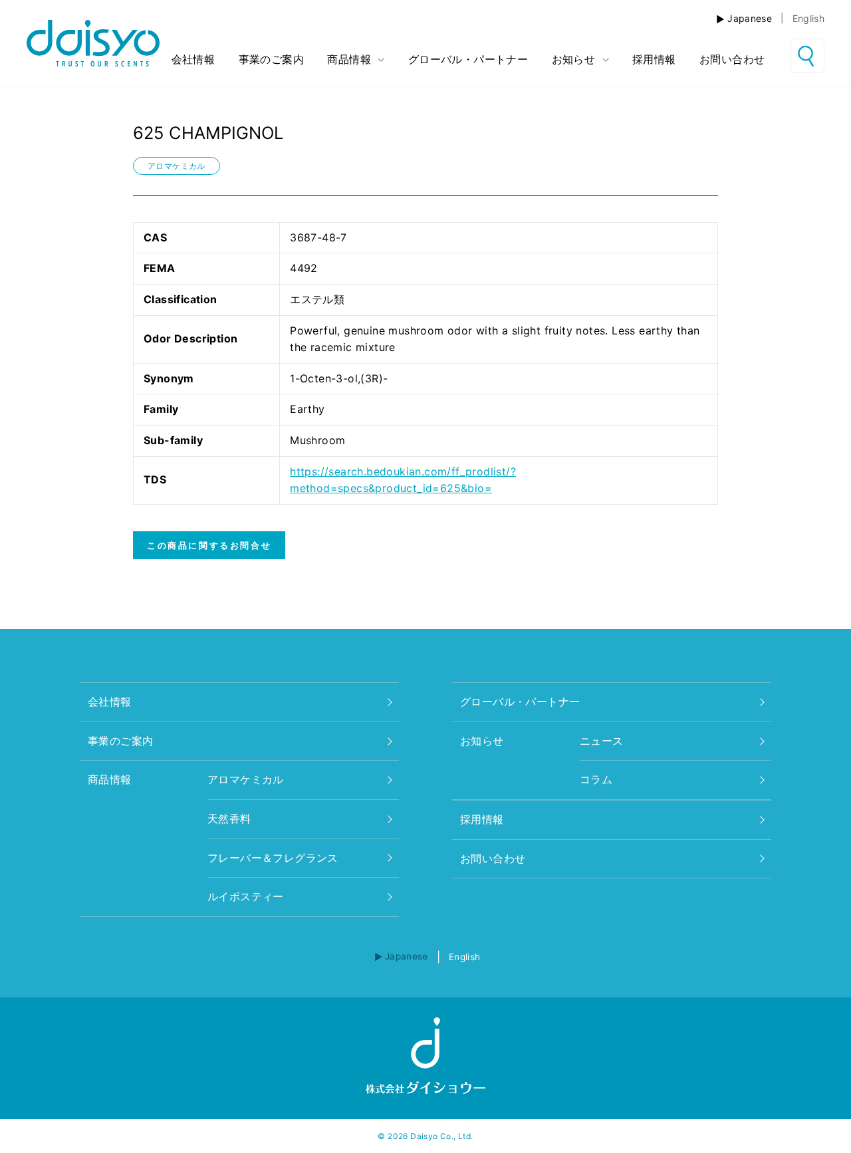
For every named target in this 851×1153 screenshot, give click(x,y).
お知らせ (575, 59)
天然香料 (229, 818)
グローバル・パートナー (468, 59)
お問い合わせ (732, 59)
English (808, 18)
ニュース (602, 740)
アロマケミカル (176, 166)
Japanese (749, 18)
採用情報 (654, 59)
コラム (596, 779)
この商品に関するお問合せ (209, 545)
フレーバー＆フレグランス (272, 857)
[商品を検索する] (807, 56)
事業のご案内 (271, 59)
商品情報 (350, 59)
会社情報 (193, 59)
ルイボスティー (245, 896)
